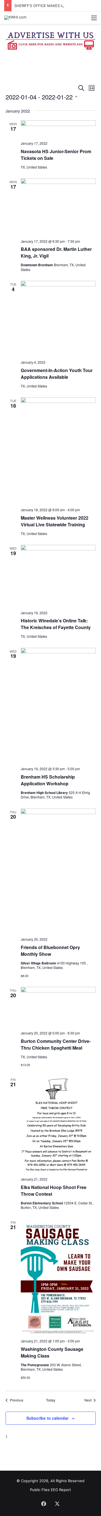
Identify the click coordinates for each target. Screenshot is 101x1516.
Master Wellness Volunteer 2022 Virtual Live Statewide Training (54, 521)
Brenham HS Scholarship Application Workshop (48, 780)
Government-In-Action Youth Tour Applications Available (57, 373)
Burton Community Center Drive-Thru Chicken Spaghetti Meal (56, 1044)
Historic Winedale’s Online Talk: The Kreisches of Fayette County (56, 623)
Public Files (40, 1489)
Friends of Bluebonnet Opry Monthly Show (50, 950)
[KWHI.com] (15, 17)
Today (50, 1400)
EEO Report (61, 1489)
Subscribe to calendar (47, 1418)
